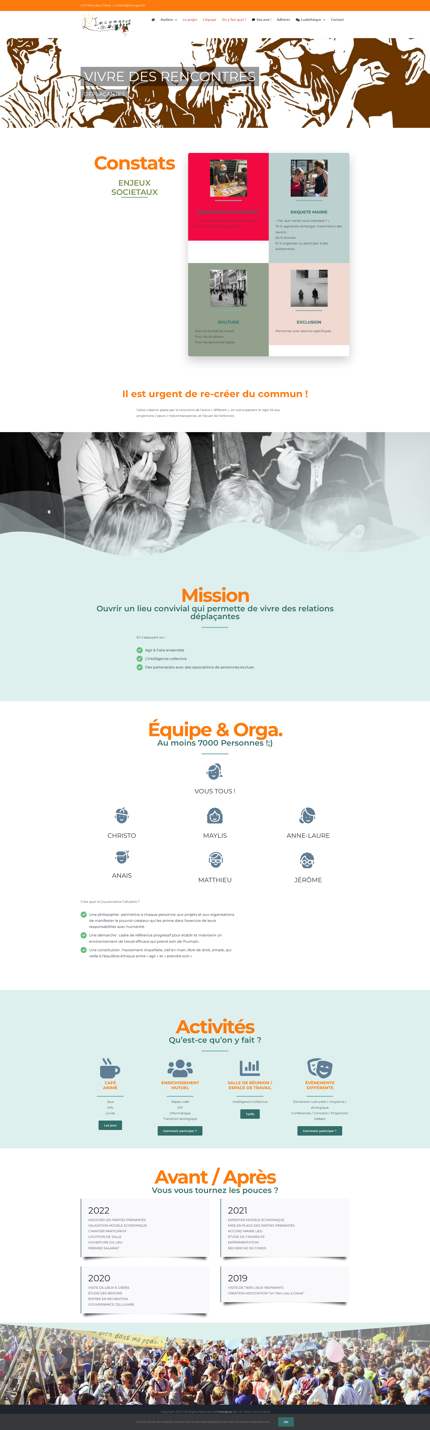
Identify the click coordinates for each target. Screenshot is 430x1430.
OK (286, 1422)
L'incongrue (223, 1411)
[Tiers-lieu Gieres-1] (228, 271)
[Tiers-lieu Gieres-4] (309, 161)
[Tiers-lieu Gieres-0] (309, 271)
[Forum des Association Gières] (228, 161)
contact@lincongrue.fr (130, 5)
